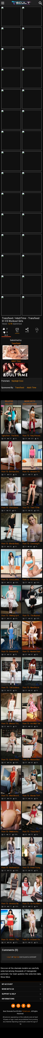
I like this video (4, 329)
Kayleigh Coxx (17, 381)
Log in (9, 957)
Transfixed (15, 343)
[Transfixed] (15, 352)
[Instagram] (18, 1006)
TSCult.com (26, 1011)
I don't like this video (4, 332)
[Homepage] (21, 3)
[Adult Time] (15, 370)
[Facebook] (23, 1006)
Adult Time (16, 361)
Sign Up (16, 957)
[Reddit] (29, 1006)
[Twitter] (13, 1006)
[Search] (40, 3)
